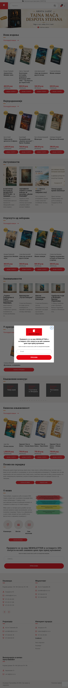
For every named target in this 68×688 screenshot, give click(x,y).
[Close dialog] (51, 327)
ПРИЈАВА (34, 357)
